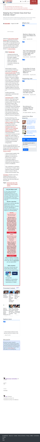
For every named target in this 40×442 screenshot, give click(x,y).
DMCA (31, 435)
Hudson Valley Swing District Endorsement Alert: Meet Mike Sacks (31, 127)
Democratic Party (11, 182)
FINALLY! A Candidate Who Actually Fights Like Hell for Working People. (32, 132)
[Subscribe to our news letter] (27, 1)
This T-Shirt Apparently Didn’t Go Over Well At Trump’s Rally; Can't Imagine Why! (29, 53)
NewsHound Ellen (26, 74)
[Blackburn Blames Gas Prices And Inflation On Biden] (29, 29)
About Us (11, 435)
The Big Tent (12, 52)
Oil (11, 184)
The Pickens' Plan (9, 97)
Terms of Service (11, 348)
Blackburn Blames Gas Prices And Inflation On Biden (29, 35)
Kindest (8, 275)
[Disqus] (11, 389)
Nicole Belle (7, 23)
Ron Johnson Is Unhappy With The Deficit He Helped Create (28, 108)
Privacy (27, 435)
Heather (24, 39)
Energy (8, 184)
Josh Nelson (5, 174)
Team (7, 435)
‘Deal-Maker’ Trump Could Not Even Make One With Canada (29, 91)
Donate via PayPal (15, 273)
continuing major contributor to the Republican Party (11, 129)
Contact (15, 435)
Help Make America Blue (29, 135)
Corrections (36, 435)
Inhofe (6, 135)
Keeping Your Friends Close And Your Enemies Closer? (17, 14)
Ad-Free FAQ (16, 260)
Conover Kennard (26, 56)
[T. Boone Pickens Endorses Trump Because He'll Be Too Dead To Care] (11, 325)
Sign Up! (25, 149)
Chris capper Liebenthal (27, 112)
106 (23, 59)
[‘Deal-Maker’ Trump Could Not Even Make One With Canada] (29, 84)
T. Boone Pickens (11, 48)
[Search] (29, 1)
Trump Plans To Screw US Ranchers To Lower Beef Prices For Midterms (29, 70)
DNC (16, 182)
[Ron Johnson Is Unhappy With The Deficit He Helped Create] (29, 101)
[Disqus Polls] (11, 363)
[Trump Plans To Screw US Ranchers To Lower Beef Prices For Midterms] (29, 63)
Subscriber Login (34, 3)
